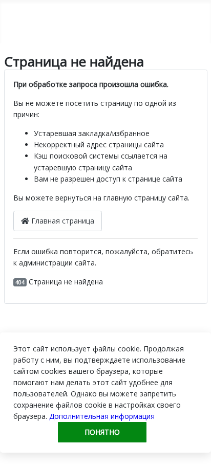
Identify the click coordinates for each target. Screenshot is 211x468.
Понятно (102, 432)
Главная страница (61, 221)
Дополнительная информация (102, 416)
